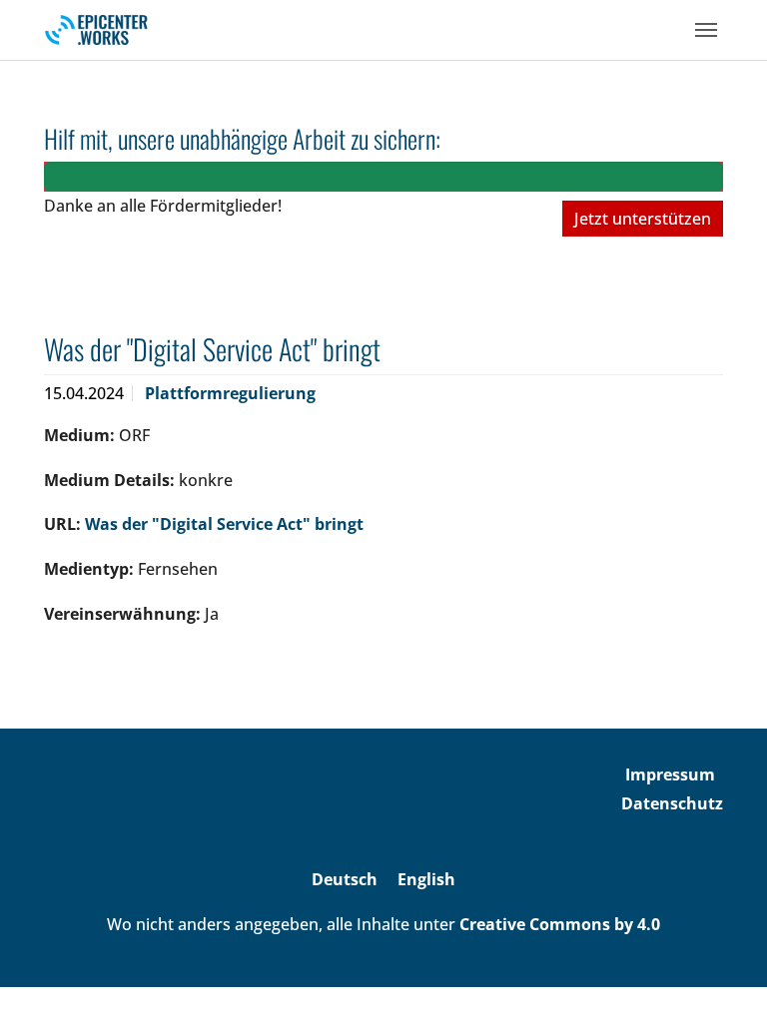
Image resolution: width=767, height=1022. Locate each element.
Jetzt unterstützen (642, 219)
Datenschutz (672, 803)
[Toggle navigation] (706, 30)
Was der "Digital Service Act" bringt (224, 524)
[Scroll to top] (723, 978)
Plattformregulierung (230, 393)
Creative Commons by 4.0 (559, 924)
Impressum (670, 774)
